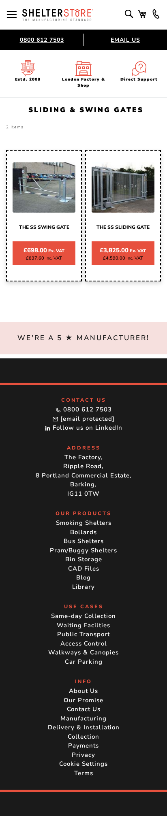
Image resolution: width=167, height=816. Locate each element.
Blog (83, 577)
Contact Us (84, 709)
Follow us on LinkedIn (86, 428)
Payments (83, 745)
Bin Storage (83, 559)
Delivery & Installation (84, 727)
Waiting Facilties (83, 625)
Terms (83, 773)
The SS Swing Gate (44, 227)
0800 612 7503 (42, 40)
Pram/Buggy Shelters (83, 550)
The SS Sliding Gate (123, 227)
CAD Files (83, 569)
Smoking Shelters (83, 523)
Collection (83, 737)
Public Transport (83, 634)
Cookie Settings (83, 764)
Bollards (83, 532)
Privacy (83, 755)
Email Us (125, 40)
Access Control (83, 643)
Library (83, 587)
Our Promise (83, 700)
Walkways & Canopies (83, 652)
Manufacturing (83, 718)
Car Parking (84, 662)
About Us (83, 691)
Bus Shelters (84, 541)
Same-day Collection (83, 616)
